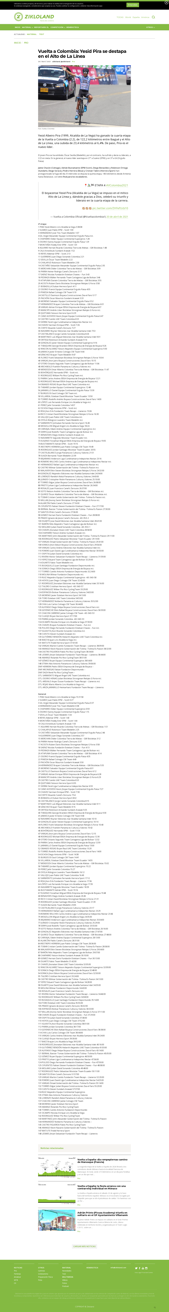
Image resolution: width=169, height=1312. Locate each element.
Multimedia (67, 1277)
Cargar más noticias (84, 1246)
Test (41, 34)
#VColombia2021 (117, 185)
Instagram (146, 1268)
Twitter (136, 1268)
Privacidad (145, 1272)
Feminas (17, 1274)
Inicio (17, 27)
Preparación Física (45, 1277)
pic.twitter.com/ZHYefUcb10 (110, 208)
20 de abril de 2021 (117, 216)
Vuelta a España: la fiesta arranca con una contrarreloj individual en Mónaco (101, 1187)
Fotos (64, 1283)
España (136, 17)
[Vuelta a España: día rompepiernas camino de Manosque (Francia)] (56, 1167)
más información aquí (94, 6)
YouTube (143, 1268)
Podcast (65, 1286)
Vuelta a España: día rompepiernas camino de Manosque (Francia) (102, 1160)
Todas (120, 17)
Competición (56, 27)
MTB (16, 1280)
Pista (40, 1280)
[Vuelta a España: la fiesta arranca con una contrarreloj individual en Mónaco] (56, 1193)
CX (15, 1283)
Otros (149, 27)
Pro (73, 61)
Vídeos (65, 1280)
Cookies (150, 1272)
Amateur (17, 1277)
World (128, 17)
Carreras (41, 1271)
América (145, 17)
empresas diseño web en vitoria (155, 1307)
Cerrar (166, 2)
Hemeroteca (72, 27)
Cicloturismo (43, 1274)
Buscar (153, 17)
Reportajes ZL (41, 27)
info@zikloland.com (118, 1267)
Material (26, 27)
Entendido (132, 4)
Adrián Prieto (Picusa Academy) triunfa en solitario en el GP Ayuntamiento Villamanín (102, 1214)
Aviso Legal (138, 1272)
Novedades (66, 1271)
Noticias (18, 1267)
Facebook (139, 1268)
